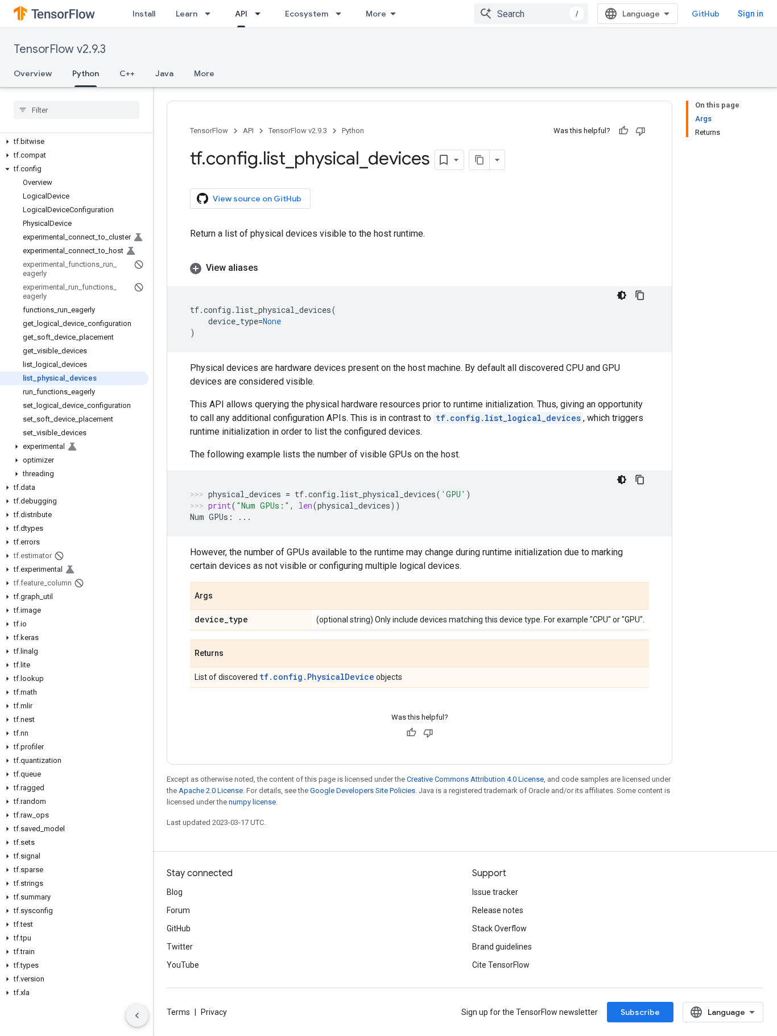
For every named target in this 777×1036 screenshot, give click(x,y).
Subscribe (640, 1012)
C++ (127, 73)
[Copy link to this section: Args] (224, 597)
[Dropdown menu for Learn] (211, 13)
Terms (178, 1012)
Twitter (180, 946)
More (376, 14)
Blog (175, 892)
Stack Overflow (499, 928)
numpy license (252, 802)
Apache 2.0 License (211, 790)
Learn (186, 14)
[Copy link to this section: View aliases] (269, 268)
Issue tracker (495, 892)
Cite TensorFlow (501, 964)
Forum (178, 910)
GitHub (706, 14)
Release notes (497, 910)
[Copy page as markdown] (479, 160)
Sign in (750, 13)
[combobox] (531, 13)
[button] (74, 141)
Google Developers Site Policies (362, 790)
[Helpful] (623, 130)
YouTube (183, 964)
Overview (33, 73)
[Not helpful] (640, 130)
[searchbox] (76, 110)
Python (85, 73)
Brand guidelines (502, 946)
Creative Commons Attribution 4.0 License (475, 779)
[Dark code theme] (622, 295)
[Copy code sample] (640, 295)
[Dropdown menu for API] (261, 13)
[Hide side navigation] (137, 1015)
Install (144, 14)
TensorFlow (209, 130)
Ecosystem (306, 14)
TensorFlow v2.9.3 (60, 49)
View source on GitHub (257, 198)
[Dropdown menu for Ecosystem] (342, 13)
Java (164, 73)
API (241, 14)
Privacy (214, 1012)
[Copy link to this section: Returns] (235, 654)
